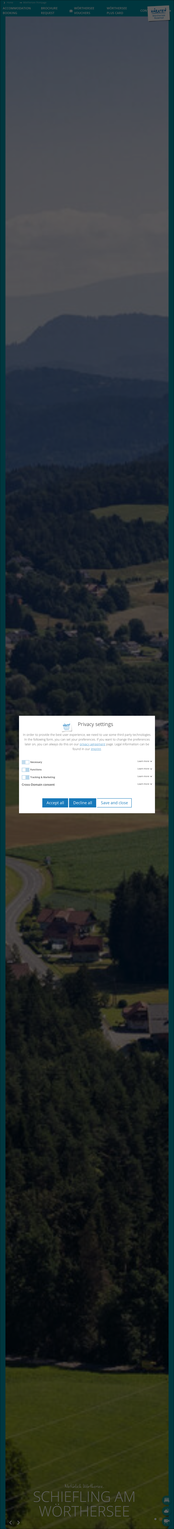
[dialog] (87, 764)
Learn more (143, 761)
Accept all (55, 802)
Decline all (82, 802)
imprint (96, 749)
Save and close (114, 802)
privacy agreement (92, 744)
